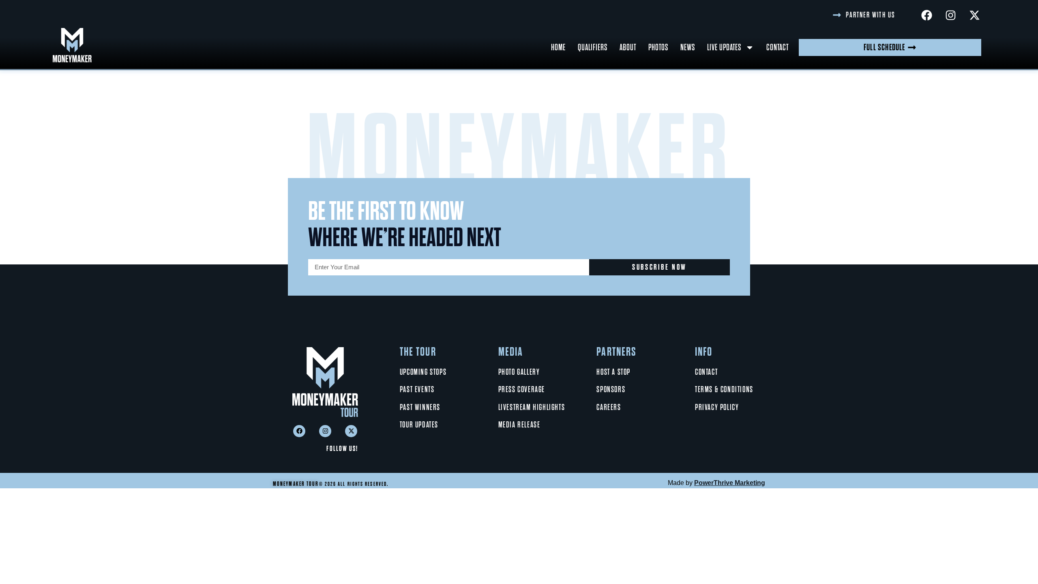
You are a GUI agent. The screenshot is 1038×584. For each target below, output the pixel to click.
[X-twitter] (974, 15)
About (628, 47)
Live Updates (724, 47)
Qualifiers (592, 47)
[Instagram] (950, 15)
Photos (658, 47)
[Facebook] (926, 15)
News (687, 47)
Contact (777, 47)
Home (558, 47)
